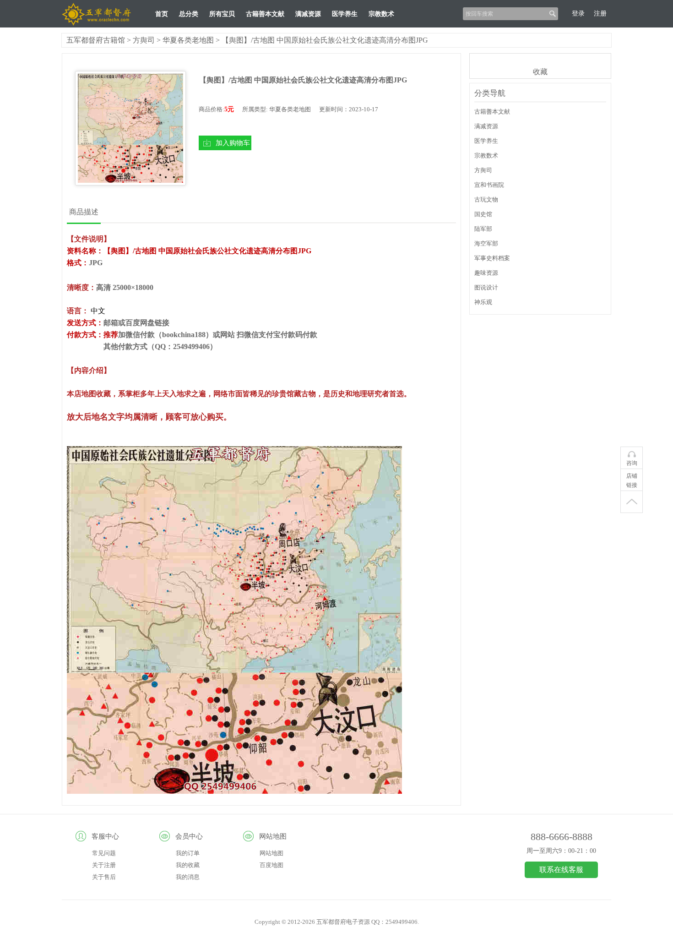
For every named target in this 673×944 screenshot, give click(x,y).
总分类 (188, 14)
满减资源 (308, 14)
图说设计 (486, 287)
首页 (161, 14)
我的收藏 (188, 865)
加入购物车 (233, 143)
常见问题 (104, 853)
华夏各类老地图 (188, 40)
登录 (578, 13)
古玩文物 (486, 199)
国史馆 (483, 214)
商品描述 (83, 212)
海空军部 (486, 243)
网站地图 (271, 853)
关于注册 (104, 865)
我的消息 (188, 876)
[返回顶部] (631, 502)
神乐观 (483, 302)
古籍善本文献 (265, 14)
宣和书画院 (489, 184)
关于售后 (104, 876)
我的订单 (188, 853)
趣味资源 (486, 272)
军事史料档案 (492, 258)
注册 (600, 13)
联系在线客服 (561, 869)
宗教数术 (381, 14)
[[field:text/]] (130, 128)
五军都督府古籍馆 (95, 40)
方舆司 (144, 40)
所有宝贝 (222, 14)
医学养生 (345, 14)
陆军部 (483, 228)
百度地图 (271, 865)
